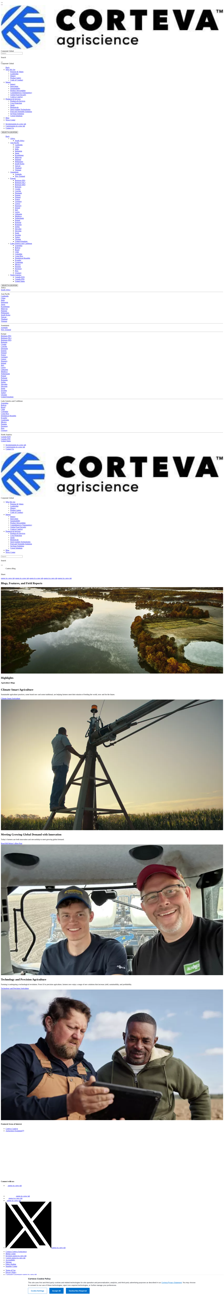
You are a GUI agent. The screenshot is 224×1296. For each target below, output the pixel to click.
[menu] (2, 2)
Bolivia (17, 248)
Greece (17, 204)
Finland (18, 197)
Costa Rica (19, 256)
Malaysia (18, 157)
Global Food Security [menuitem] (18, 95)
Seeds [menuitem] (12, 105)
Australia (18, 174)
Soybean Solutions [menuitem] (17, 114)
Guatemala (19, 262)
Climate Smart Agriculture (10, 698)
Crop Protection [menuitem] (16, 103)
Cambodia (19, 145)
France (17, 199)
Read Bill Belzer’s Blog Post (11, 843)
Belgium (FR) (20, 180)
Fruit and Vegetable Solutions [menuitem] (21, 112)
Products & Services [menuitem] (13, 99)
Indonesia (18, 151)
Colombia (18, 254)
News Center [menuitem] (10, 120)
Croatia (17, 189)
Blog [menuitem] (7, 118)
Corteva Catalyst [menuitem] (16, 97)
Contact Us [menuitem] (10, 128)
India (17, 149)
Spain (17, 233)
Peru (16, 271)
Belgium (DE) (20, 185)
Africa (12, 138)
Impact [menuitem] (8, 82)
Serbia (17, 227)
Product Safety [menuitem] (15, 78)
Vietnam (18, 170)
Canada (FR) (19, 279)
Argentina (18, 246)
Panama (18, 267)
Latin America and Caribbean (21, 243)
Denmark (18, 193)
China (17, 147)
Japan (17, 153)
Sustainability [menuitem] (15, 88)
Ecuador (18, 260)
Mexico (18, 264)
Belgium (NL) (20, 183)
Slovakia (18, 229)
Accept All (56, 1291)
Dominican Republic (22, 258)
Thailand (18, 168)
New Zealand (20, 176)
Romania (18, 225)
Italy (16, 210)
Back (7, 67)
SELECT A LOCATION (9, 132)
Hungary (18, 206)
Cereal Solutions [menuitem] (16, 116)
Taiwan (17, 166)
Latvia (17, 212)
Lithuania (18, 214)
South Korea (19, 164)
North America (15, 275)
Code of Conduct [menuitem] (16, 80)
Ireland (17, 208)
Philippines (19, 162)
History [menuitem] (13, 76)
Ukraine (18, 239)
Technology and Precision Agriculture (15, 988)
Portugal (18, 222)
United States (20, 281)
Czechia (18, 191)
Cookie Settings (37, 1291)
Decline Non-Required (78, 1291)
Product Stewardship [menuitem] (18, 91)
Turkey (17, 237)
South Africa (19, 141)
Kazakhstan (19, 155)
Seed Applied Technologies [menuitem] (20, 109)
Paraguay (18, 269)
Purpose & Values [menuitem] (16, 72)
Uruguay (18, 273)
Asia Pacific (14, 143)
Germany (18, 201)
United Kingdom (21, 241)
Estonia (17, 195)
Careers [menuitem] (15, 126)
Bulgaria (18, 187)
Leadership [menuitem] (14, 74)
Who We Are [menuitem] (10, 70)
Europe (13, 178)
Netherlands (19, 218)
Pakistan (18, 159)
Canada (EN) (20, 277)
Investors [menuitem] (16, 124)
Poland (17, 220)
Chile (17, 252)
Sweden (18, 235)
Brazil (17, 250)
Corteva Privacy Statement (171, 1282)
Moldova (18, 216)
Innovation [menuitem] (14, 86)
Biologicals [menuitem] (14, 107)
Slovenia (18, 231)
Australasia (14, 172)
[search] (2, 565)
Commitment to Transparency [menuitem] (21, 93)
